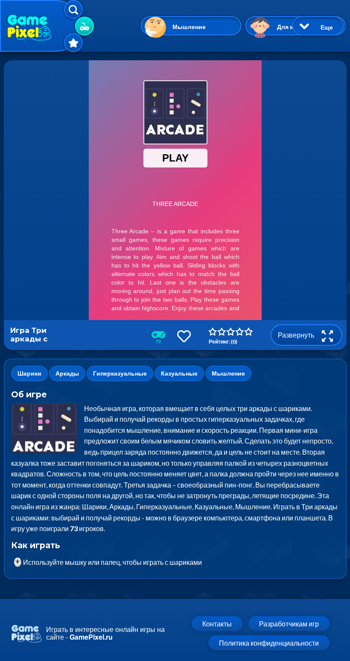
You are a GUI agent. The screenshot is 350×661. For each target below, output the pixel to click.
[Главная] (40, 26)
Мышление (189, 26)
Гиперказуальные (120, 373)
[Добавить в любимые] (184, 336)
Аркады (67, 373)
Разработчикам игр (289, 624)
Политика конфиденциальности (269, 643)
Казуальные (179, 373)
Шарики (29, 373)
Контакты (217, 624)
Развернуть (296, 335)
